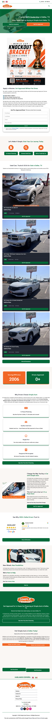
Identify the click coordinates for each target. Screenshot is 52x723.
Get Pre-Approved (26, 216)
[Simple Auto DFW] (7, 6)
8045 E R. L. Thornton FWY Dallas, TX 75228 (26, 706)
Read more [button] (24, 533)
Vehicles (17, 691)
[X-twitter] (24, 709)
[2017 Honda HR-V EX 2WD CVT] (26, 196)
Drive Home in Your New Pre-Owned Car (14, 98)
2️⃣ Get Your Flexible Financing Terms (11, 97)
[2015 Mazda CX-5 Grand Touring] (26, 335)
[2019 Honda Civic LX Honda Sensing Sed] (26, 288)
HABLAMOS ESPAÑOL (23, 677)
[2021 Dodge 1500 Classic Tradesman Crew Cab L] (26, 242)
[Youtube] (27, 709)
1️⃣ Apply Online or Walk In (9, 95)
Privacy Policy (15, 128)
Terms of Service (41, 718)
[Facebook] (21, 709)
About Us (18, 696)
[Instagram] (30, 709)
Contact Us (18, 693)
